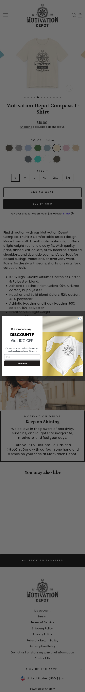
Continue (22, 363)
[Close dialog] (80, 318)
